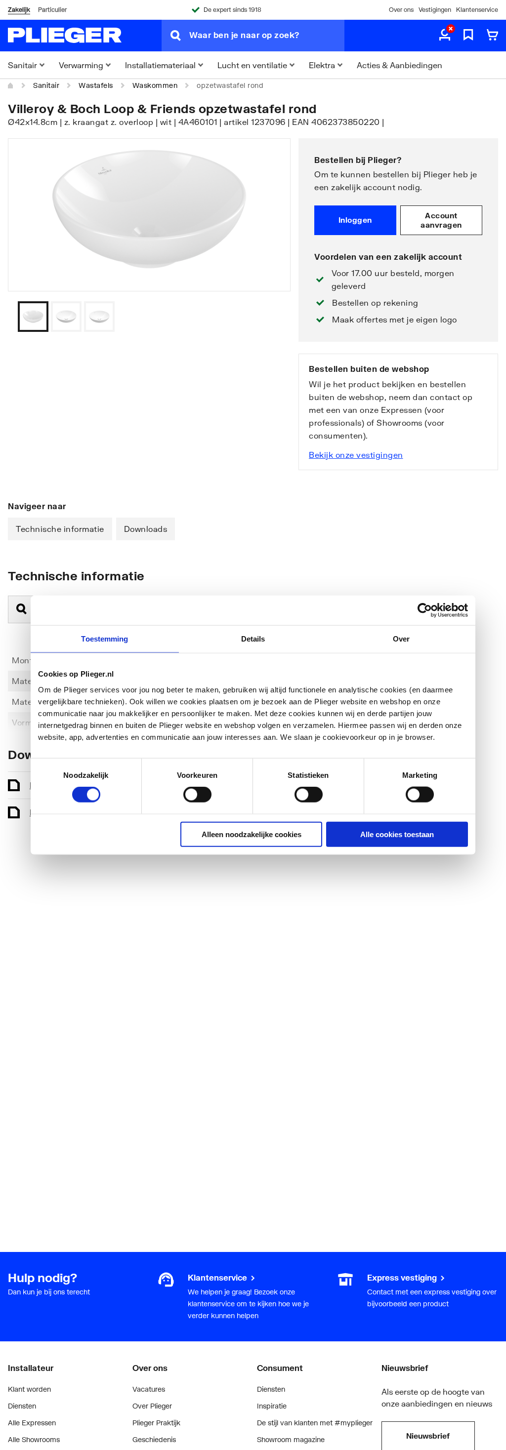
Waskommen (155, 85)
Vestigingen (435, 9)
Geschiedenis (154, 1439)
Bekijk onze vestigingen (356, 454)
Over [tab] (401, 639)
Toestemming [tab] (104, 639)
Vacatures (148, 1389)
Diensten (22, 1406)
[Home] (11, 85)
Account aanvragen (441, 220)
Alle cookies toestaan (397, 834)
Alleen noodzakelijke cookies (251, 834)
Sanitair (46, 85)
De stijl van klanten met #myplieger (315, 1422)
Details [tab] (253, 639)
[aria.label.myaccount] (445, 35)
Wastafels (96, 85)
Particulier (52, 9)
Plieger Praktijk (156, 1422)
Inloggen (355, 219)
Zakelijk (19, 9)
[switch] (197, 795)
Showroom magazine (291, 1439)
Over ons (401, 9)
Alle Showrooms (34, 1439)
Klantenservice (477, 9)
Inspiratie (272, 1406)
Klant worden (29, 1389)
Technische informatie (60, 528)
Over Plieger (152, 1406)
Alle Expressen (32, 1422)
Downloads (146, 528)
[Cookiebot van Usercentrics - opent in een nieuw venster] (424, 610)
